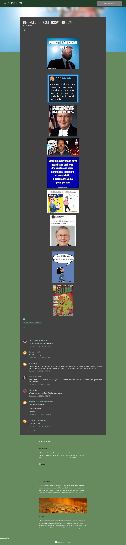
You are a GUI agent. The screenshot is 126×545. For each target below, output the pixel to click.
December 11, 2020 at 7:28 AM (39, 358)
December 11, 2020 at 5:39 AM (39, 346)
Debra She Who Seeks (37, 340)
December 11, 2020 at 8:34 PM (39, 426)
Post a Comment (29, 431)
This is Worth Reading (44, 481)
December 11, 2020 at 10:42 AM (40, 414)
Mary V (31, 363)
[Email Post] (24, 320)
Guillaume (32, 352)
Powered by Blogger (64, 542)
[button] (24, 30)
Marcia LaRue (34, 377)
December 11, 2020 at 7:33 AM (39, 371)
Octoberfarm (15, 3)
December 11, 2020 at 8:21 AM (39, 396)
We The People (43, 448)
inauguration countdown (32, 322)
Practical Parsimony (36, 420)
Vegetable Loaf (43, 516)
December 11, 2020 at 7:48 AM (39, 384)
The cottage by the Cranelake (39, 402)
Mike (30, 390)
